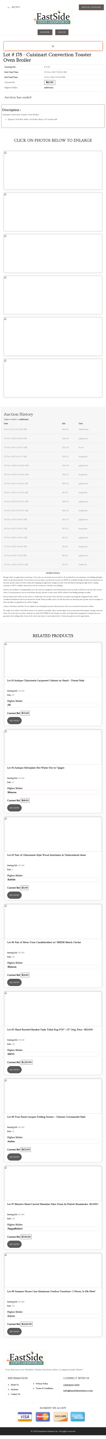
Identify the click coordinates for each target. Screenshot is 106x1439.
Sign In (62, 32)
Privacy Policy (42, 1384)
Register (45, 32)
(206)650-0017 (71, 1385)
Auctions (14, 1389)
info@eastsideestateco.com (78, 1390)
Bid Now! (14, 721)
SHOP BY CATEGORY (91, 7)
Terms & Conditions (44, 1388)
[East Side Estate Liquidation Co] (53, 17)
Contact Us (15, 1394)
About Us (15, 1385)
